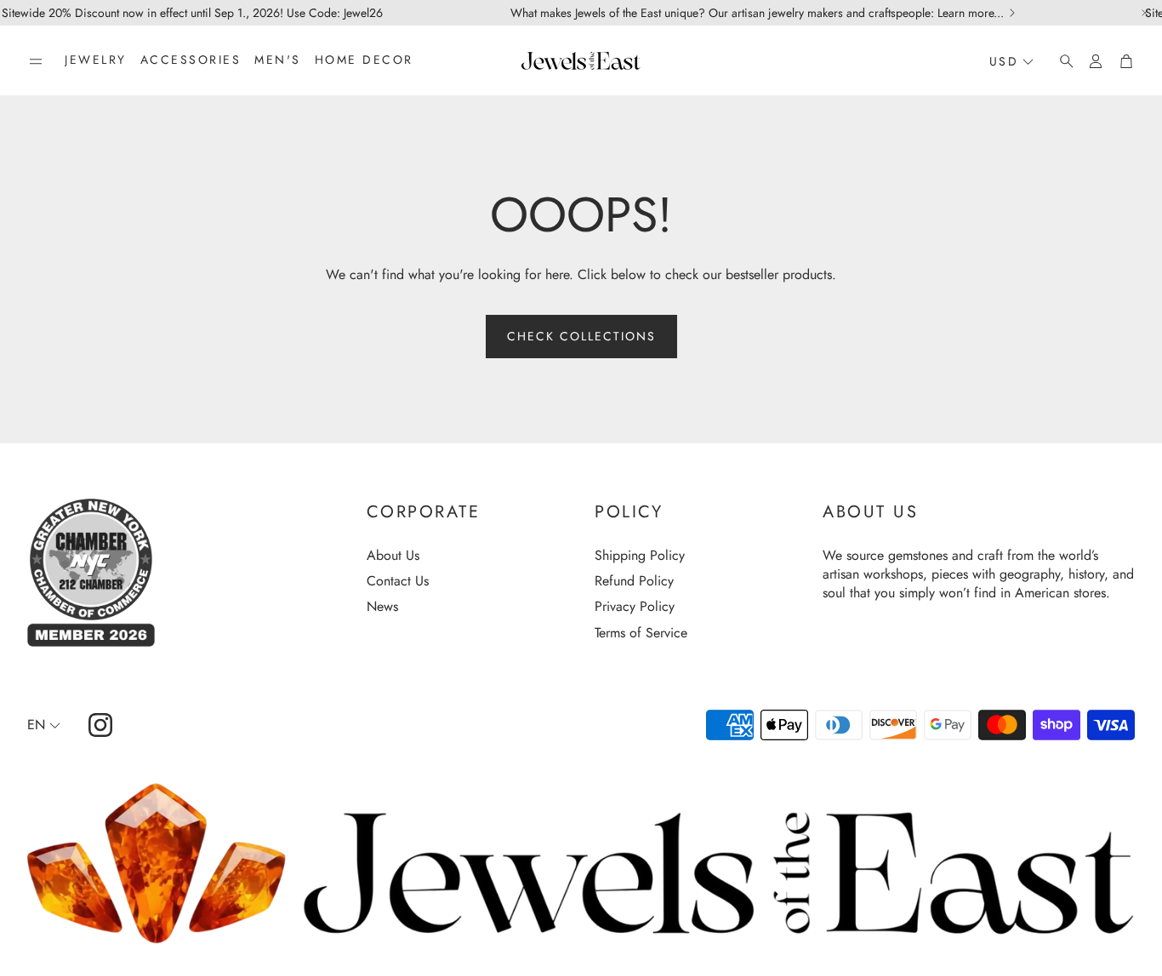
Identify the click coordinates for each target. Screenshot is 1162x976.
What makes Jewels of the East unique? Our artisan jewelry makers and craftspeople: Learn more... (757, 13)
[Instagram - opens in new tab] (100, 725)
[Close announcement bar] (1145, 13)
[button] (35, 61)
